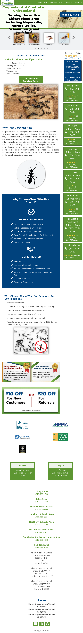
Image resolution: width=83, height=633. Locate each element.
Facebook (35, 624)
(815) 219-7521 (74, 203)
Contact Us (68, 3)
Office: (41, 555)
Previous (9, 39)
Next (73, 39)
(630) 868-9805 (74, 133)
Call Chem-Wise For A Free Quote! (31, 79)
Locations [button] (77, 3)
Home (40, 3)
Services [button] (53, 3)
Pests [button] (45, 3)
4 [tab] (45, 48)
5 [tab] (48, 48)
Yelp (41, 624)
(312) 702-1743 (74, 90)
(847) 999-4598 (74, 180)
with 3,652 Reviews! (72, 58)
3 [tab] (41, 48)
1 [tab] (35, 48)
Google (47, 624)
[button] (72, 98)
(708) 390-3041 (74, 157)
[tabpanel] (19, 39)
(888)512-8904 (70, 14)
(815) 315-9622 (74, 250)
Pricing (61, 3)
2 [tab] (38, 48)
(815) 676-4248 (74, 230)
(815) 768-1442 (74, 110)
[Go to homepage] (7, 2)
